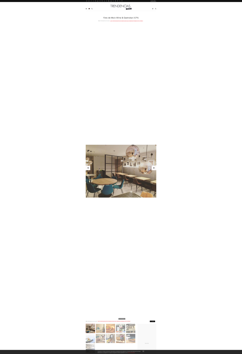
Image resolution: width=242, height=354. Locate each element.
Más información (131, 352)
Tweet (152, 321)
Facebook (153, 8)
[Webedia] (153, 1)
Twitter (156, 8)
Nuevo (89, 8)
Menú (86, 8)
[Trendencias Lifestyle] (121, 7)
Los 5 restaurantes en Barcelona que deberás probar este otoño (126, 20)
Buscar (92, 8)
